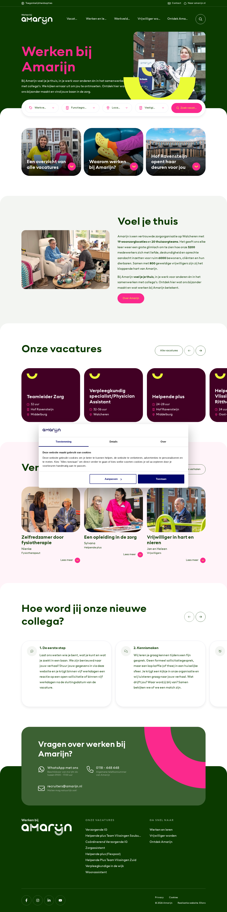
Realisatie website (188, 903)
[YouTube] (60, 900)
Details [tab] (114, 441)
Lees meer (70, 559)
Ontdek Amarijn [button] (178, 19)
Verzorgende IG (96, 830)
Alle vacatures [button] (169, 351)
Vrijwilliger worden (149, 19)
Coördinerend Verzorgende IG (106, 842)
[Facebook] (26, 900)
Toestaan (161, 479)
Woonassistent (96, 872)
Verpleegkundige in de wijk (104, 866)
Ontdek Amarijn (161, 842)
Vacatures (73, 19)
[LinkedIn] (49, 900)
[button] (201, 19)
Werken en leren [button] (96, 19)
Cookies (173, 897)
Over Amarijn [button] (131, 298)
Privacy (159, 897)
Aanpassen (111, 479)
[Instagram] (38, 900)
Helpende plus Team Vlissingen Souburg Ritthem (113, 836)
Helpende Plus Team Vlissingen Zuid (110, 860)
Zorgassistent (95, 848)
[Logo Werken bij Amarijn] (36, 19)
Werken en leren (161, 830)
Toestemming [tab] (63, 441)
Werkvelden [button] (122, 19)
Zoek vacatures (190, 108)
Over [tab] (163, 441)
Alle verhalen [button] (192, 469)
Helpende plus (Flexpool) (103, 854)
